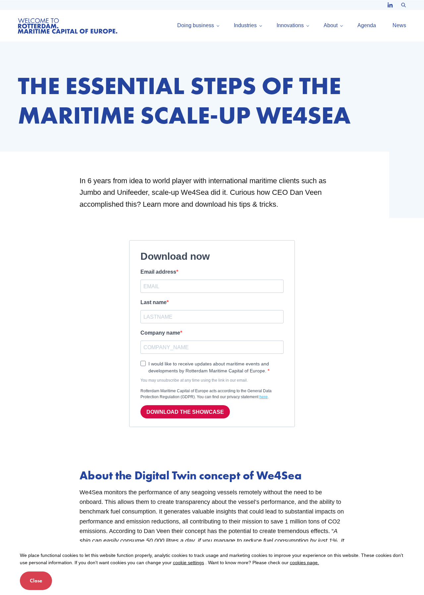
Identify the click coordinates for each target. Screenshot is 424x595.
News (399, 25)
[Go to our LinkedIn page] (390, 5)
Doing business (195, 25)
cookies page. (304, 562)
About (331, 25)
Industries (245, 25)
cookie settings (188, 562)
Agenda (366, 25)
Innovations (290, 25)
